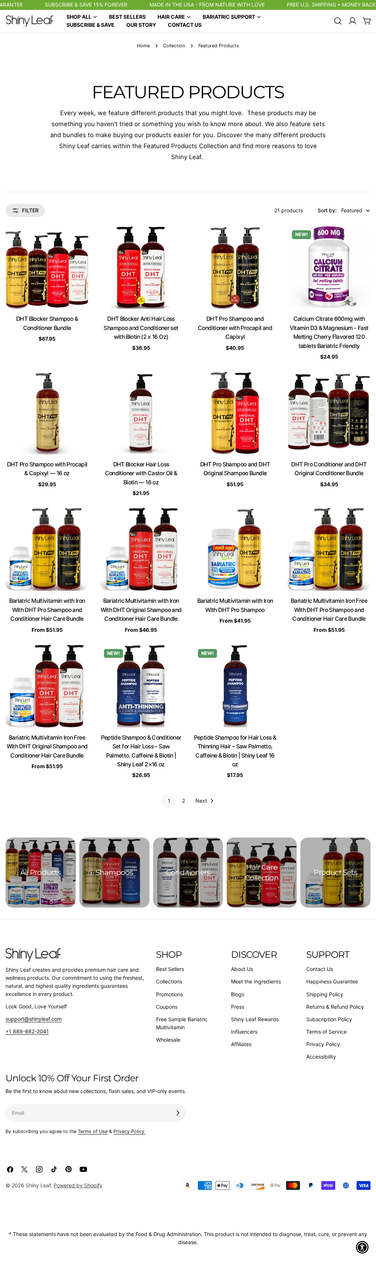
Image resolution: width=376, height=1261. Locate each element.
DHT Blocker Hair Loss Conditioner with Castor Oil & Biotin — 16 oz (141, 473)
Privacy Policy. (129, 1131)
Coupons (166, 1007)
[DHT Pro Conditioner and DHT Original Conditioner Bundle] (329, 412)
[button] (362, 1247)
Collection (174, 45)
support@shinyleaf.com (34, 1019)
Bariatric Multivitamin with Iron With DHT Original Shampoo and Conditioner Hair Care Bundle (141, 609)
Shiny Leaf (38, 1185)
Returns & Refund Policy (335, 1007)
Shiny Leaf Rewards (255, 1019)
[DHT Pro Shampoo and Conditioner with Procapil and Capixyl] (235, 267)
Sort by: (327, 210)
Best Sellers (170, 969)
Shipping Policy (324, 994)
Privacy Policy (323, 1044)
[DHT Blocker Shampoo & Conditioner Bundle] (47, 267)
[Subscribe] (177, 1113)
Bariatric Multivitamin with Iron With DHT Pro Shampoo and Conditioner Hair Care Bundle (47, 609)
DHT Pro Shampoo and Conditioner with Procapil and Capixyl (235, 327)
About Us (242, 969)
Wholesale (168, 1040)
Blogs (237, 994)
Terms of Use (93, 1131)
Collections (169, 981)
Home (143, 45)
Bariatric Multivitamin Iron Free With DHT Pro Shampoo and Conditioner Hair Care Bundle (329, 609)
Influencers (244, 1032)
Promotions (169, 994)
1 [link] (169, 801)
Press (237, 1007)
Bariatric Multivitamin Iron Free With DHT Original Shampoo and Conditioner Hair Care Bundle (47, 746)
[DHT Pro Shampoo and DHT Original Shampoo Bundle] (235, 412)
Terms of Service (326, 1032)
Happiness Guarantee (332, 981)
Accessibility (321, 1056)
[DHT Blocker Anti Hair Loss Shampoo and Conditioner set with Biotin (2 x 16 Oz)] (141, 267)
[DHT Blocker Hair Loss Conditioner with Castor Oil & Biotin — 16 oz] (141, 412)
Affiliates (241, 1044)
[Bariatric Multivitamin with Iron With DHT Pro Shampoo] (235, 549)
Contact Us (319, 969)
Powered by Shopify (78, 1185)
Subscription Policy (329, 1019)
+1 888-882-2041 (27, 1031)
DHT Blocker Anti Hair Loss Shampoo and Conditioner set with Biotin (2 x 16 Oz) (141, 327)
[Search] (337, 21)
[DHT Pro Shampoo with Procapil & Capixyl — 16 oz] (47, 412)
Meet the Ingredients (256, 981)
